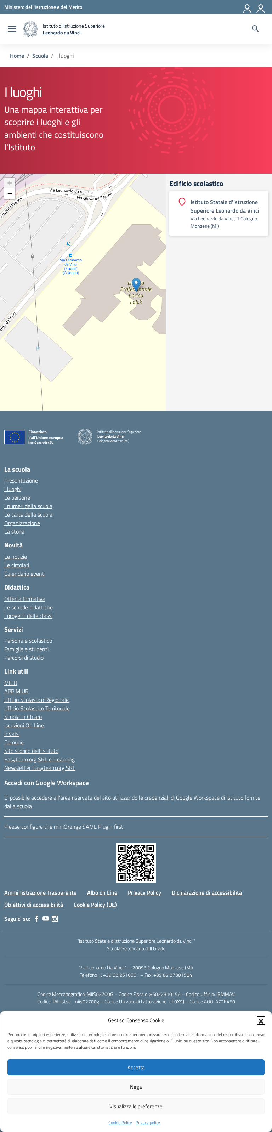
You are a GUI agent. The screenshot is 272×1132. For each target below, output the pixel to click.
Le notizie (15, 556)
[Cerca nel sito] (255, 29)
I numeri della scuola (28, 506)
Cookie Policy (120, 1122)
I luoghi (12, 489)
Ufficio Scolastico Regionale (36, 699)
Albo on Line (102, 892)
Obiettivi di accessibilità (33, 904)
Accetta (136, 1067)
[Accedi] (247, 7)
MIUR (10, 682)
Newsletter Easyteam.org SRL (39, 768)
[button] (261, 1020)
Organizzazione (22, 523)
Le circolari (16, 565)
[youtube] (45, 919)
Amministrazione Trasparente (40, 892)
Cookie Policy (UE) (95, 904)
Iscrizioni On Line (24, 725)
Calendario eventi (24, 573)
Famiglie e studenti (26, 649)
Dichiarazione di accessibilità (207, 892)
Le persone (17, 497)
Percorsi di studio (24, 657)
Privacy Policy (144, 892)
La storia (14, 531)
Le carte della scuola (28, 514)
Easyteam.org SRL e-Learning (39, 759)
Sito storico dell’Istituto (31, 751)
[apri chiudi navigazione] (12, 29)
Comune (14, 742)
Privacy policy (148, 1122)
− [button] (9, 193)
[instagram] (55, 919)
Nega (136, 1087)
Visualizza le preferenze (136, 1106)
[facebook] (36, 919)
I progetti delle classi (28, 616)
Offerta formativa (24, 599)
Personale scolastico (28, 640)
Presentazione (21, 480)
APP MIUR (16, 691)
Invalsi (11, 734)
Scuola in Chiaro (23, 717)
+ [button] (9, 183)
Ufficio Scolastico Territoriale (37, 708)
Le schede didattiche (28, 607)
